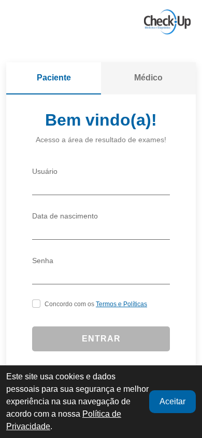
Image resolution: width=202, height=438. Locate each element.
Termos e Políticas (121, 304)
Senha (42, 260)
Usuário (44, 171)
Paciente (54, 77)
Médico (148, 77)
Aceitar (172, 401)
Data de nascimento (65, 216)
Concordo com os (96, 304)
